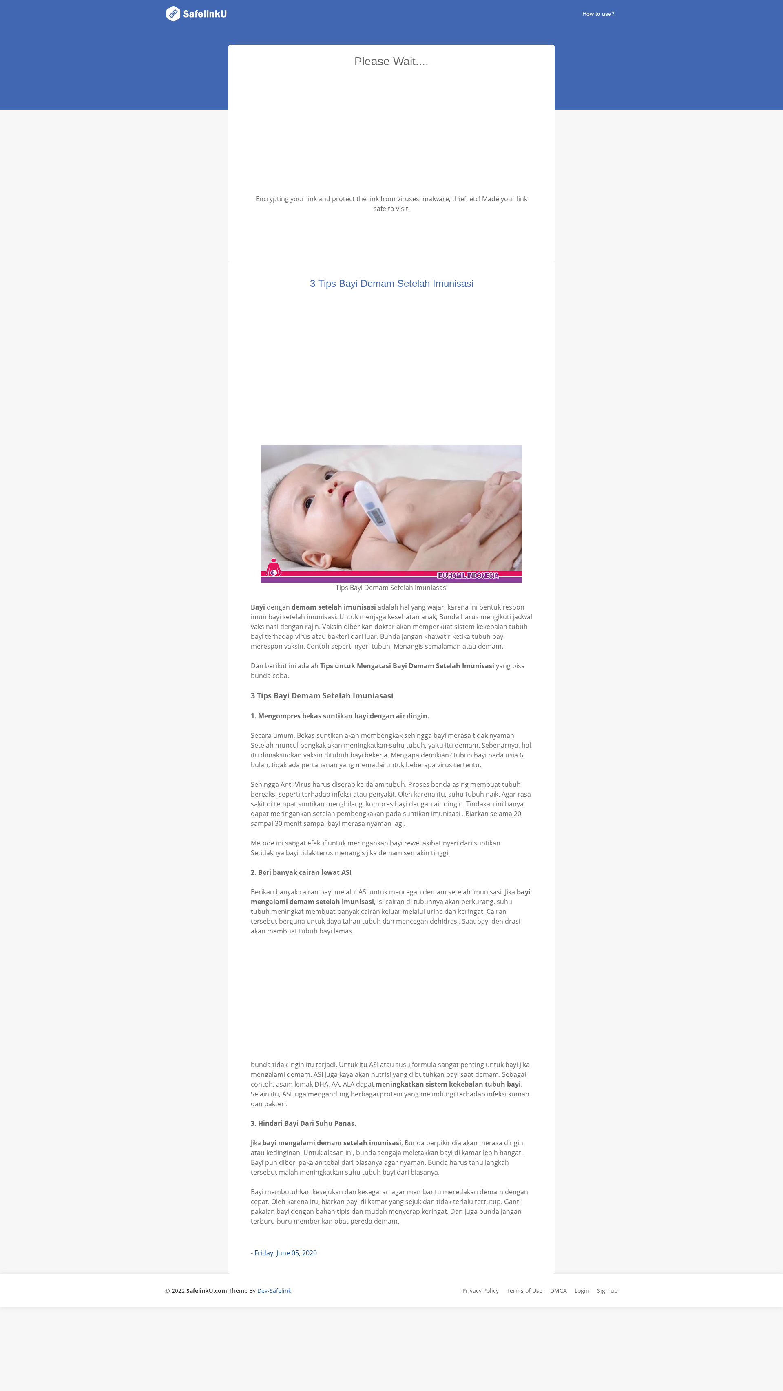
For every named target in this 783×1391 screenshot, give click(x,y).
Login (582, 1290)
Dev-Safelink (274, 1290)
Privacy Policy (480, 1290)
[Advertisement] (391, 134)
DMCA (558, 1290)
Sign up (607, 1290)
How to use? (598, 14)
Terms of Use (524, 1290)
